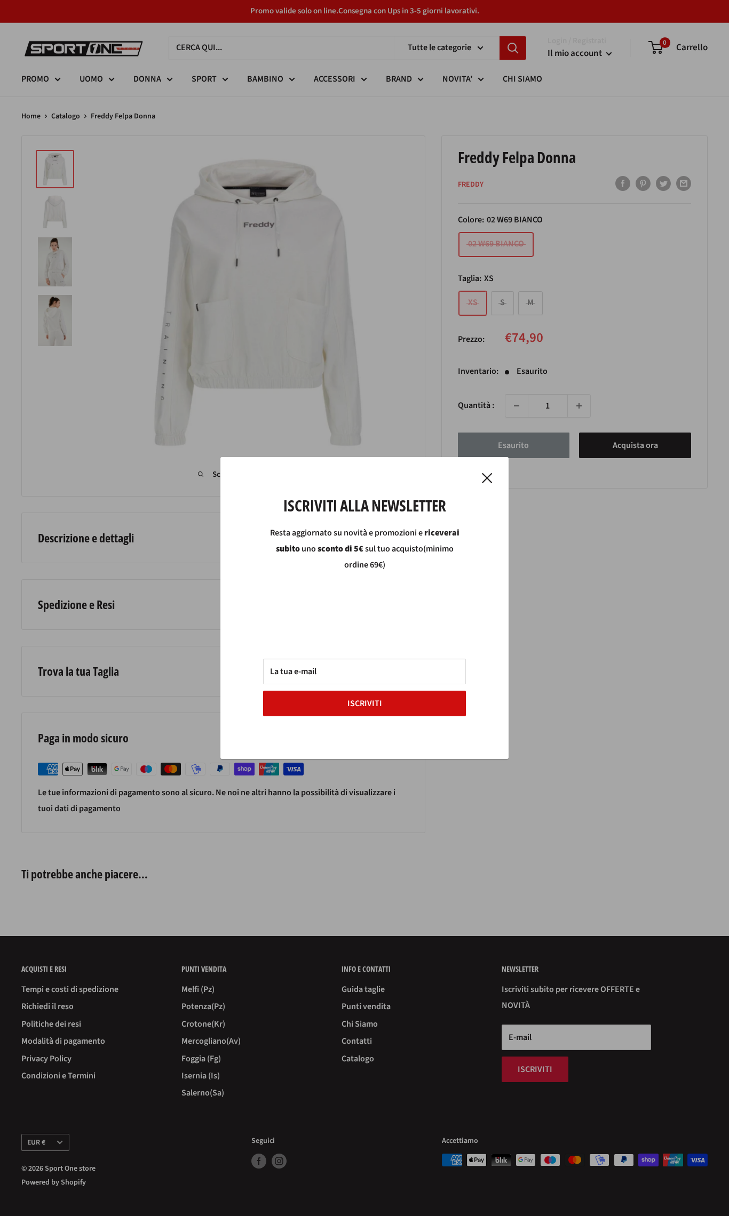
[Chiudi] (487, 478)
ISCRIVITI (364, 703)
